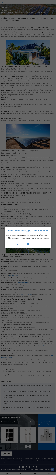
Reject (39, 244)
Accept (16, 244)
